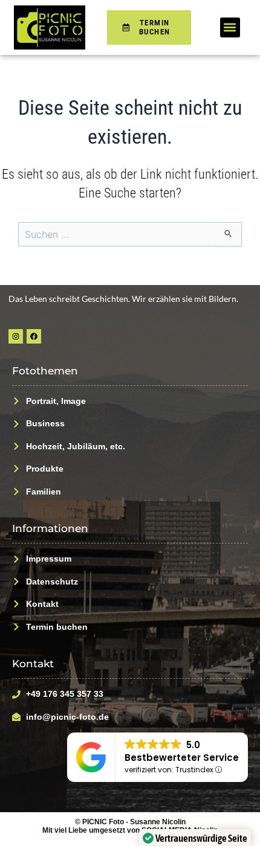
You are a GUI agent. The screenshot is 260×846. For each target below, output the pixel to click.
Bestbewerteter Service (182, 757)
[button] (230, 27)
